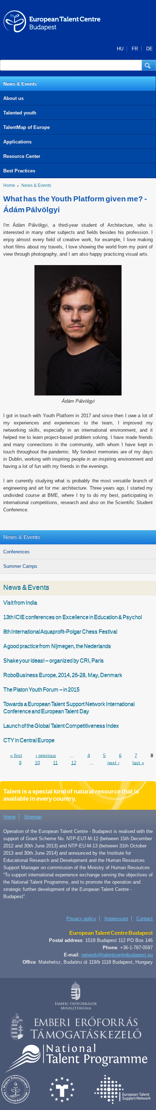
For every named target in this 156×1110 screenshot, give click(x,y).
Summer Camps (20, 566)
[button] (149, 65)
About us (13, 98)
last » (138, 762)
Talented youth (19, 113)
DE (149, 48)
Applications (17, 141)
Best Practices (19, 170)
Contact (144, 918)
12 (73, 762)
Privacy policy (81, 918)
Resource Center (21, 156)
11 (55, 762)
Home (9, 185)
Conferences (16, 551)
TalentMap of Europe (26, 127)
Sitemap (32, 817)
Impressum (116, 918)
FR (135, 48)
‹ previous (46, 755)
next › (113, 762)
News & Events (20, 84)
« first (16, 755)
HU (120, 48)
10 (37, 762)
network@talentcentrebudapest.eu (117, 955)
